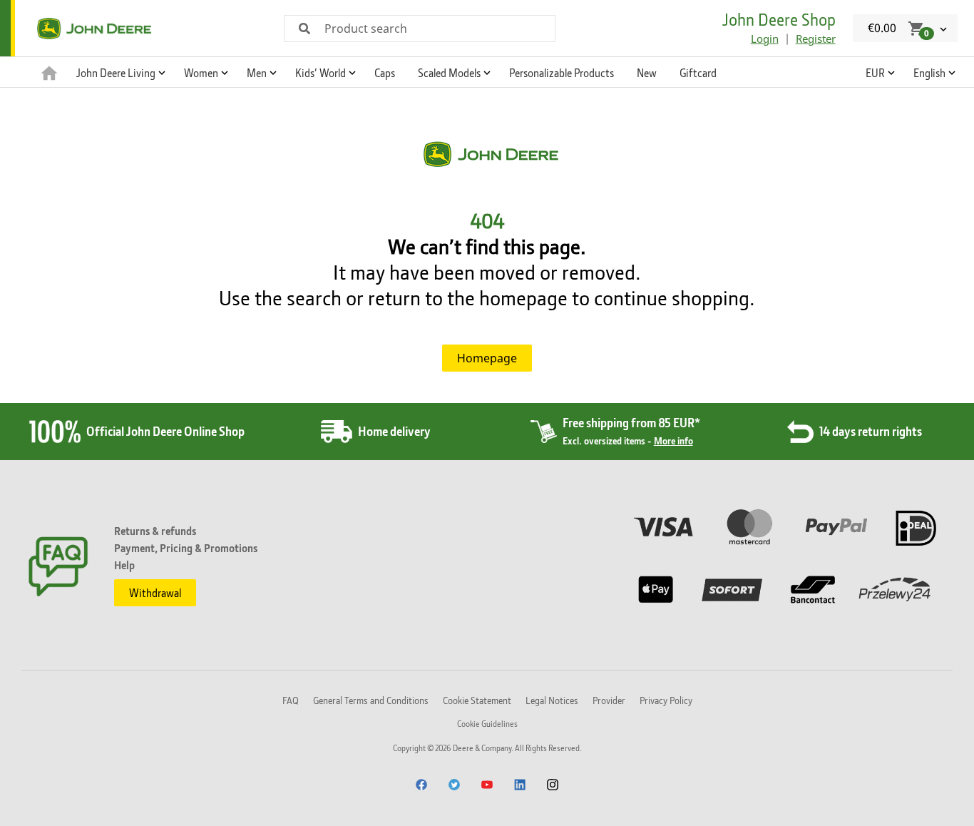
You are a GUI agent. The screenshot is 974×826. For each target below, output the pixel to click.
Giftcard (698, 73)
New (647, 73)
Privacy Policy (666, 700)
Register (816, 38)
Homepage (487, 358)
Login (765, 38)
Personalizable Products (561, 73)
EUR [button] (875, 73)
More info (673, 440)
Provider (609, 700)
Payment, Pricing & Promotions (185, 548)
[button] (119, 72)
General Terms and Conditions (371, 700)
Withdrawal (155, 593)
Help (124, 565)
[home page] (49, 72)
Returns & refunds (155, 531)
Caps (384, 73)
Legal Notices (552, 700)
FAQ (290, 700)
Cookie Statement (477, 700)
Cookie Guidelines (487, 723)
